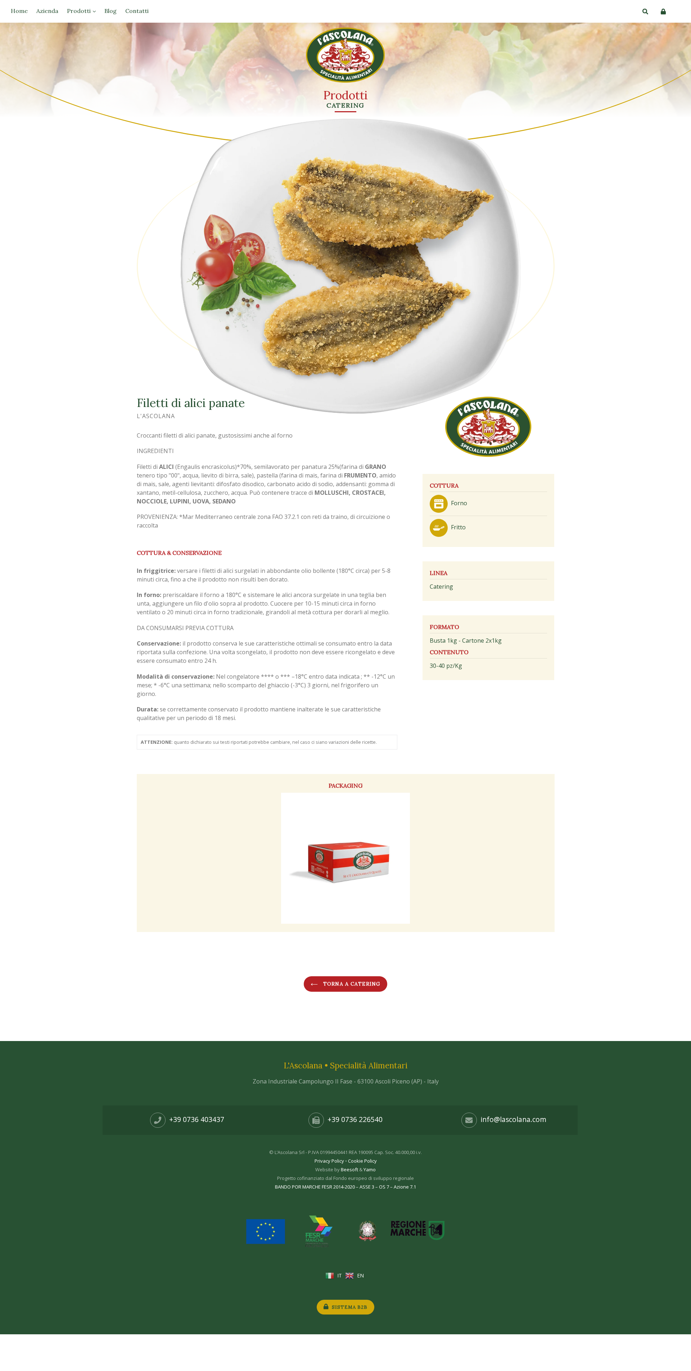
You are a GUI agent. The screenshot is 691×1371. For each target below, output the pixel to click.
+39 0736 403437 (196, 1119)
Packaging (345, 785)
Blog (110, 10)
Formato (444, 626)
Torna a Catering (350, 984)
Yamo (369, 1169)
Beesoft (349, 1169)
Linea (438, 572)
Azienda (47, 10)
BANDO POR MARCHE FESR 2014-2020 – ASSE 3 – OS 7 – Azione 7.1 (345, 1187)
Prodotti (79, 10)
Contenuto (449, 652)
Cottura (444, 485)
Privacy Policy (329, 1161)
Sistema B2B (348, 1307)
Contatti (137, 10)
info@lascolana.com (513, 1119)
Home (19, 10)
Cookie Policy (362, 1161)
